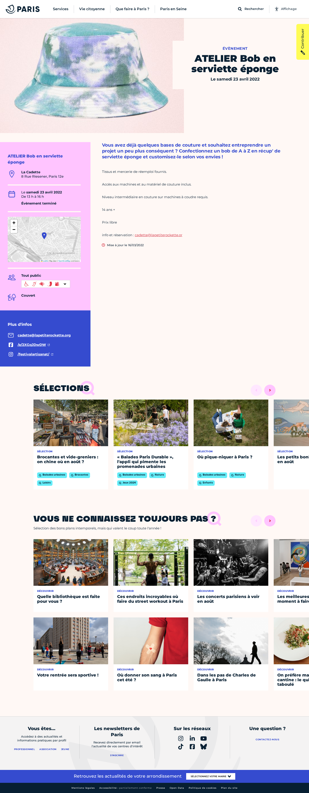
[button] (44, 235)
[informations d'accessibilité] (45, 284)
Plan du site (229, 787)
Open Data (177, 787)
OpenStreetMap (64, 261)
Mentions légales (83, 787)
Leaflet (45, 261)
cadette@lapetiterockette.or (158, 235)
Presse (160, 787)
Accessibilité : (125, 787)
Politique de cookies (202, 787)
